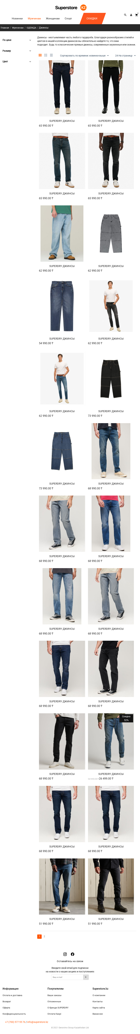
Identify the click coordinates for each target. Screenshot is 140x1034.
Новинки (17, 18)
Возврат (7, 1001)
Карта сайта (99, 1007)
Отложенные (54, 1001)
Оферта (6, 1007)
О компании (99, 995)
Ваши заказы (54, 995)
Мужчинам (34, 18)
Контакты (98, 1001)
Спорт (68, 18)
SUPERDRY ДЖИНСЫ (62, 121)
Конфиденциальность (14, 1014)
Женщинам (53, 18)
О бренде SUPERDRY (57, 1007)
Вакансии (98, 1014)
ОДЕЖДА (31, 27)
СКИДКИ (92, 18)
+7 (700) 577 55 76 (15, 1022)
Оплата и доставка (12, 995)
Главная (5, 27)
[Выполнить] (86, 977)
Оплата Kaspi (54, 1014)
